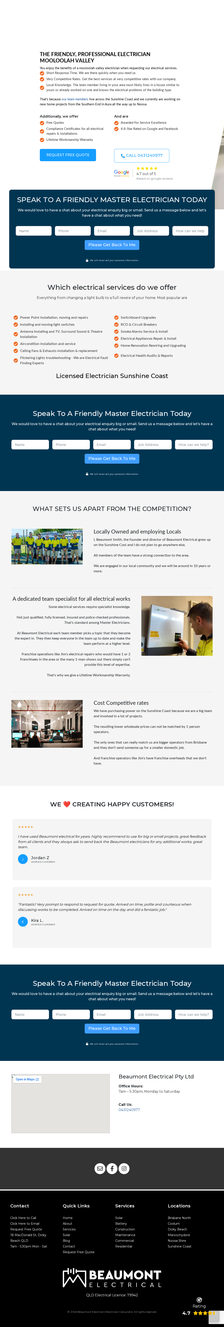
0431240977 (129, 1110)
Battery (121, 1224)
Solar (66, 1235)
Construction (125, 1229)
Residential (123, 1246)
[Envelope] (99, 1168)
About (67, 1224)
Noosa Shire (177, 1241)
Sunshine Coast (179, 1246)
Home (68, 1218)
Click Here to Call (23, 1218)
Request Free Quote (26, 1229)
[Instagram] (124, 1168)
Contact (69, 1246)
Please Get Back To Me (112, 244)
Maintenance (125, 1235)
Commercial (124, 1241)
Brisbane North (179, 1218)
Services (69, 1229)
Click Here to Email (24, 1224)
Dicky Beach (177, 1229)
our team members (75, 99)
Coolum (174, 1224)
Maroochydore (179, 1235)
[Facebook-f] (112, 1168)
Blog (66, 1241)
